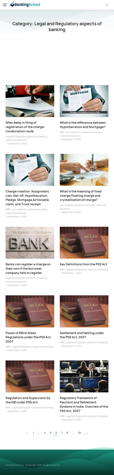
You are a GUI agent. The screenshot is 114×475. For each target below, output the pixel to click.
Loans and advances (16, 139)
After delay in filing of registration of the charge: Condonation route (25, 127)
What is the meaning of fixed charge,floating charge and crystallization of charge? (81, 195)
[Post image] (30, 101)
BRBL (62, 132)
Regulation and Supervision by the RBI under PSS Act (28, 400)
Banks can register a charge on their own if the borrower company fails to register (28, 268)
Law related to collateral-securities (84, 132)
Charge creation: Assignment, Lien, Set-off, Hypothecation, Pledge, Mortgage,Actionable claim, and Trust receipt (28, 197)
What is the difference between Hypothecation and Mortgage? (83, 125)
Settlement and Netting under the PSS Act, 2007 (82, 335)
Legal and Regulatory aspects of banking (26, 136)
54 (79, 432)
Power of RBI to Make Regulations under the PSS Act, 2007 (29, 337)
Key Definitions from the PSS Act (83, 264)
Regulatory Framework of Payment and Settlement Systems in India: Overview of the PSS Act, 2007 (84, 404)
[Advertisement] (57, 60)
